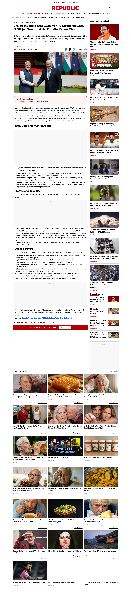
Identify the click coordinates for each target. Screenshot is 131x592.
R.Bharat (63, 2)
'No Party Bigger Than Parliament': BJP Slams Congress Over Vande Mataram (98, 337)
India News (93, 49)
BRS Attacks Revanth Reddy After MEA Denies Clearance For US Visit (104, 151)
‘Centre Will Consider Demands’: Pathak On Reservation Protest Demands (101, 285)
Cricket (92, 102)
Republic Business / (22, 17)
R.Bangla (69, 2)
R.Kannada (75, 2)
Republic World (55, 2)
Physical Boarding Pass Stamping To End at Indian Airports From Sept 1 (103, 125)
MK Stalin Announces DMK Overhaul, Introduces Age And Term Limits (98, 313)
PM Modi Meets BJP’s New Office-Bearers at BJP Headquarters (102, 72)
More (107, 13)
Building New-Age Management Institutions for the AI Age (101, 178)
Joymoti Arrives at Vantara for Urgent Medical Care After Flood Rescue (103, 204)
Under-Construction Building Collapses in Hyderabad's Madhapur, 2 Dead (104, 257)
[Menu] (109, 8)
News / (14, 17)
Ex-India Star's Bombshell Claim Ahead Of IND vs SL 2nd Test (104, 98)
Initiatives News (94, 182)
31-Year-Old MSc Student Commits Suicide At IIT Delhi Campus (102, 231)
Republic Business (20, 49)
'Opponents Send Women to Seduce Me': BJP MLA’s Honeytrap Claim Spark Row (104, 44)
